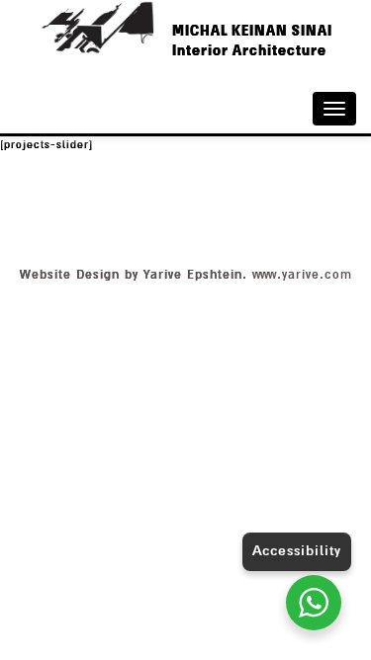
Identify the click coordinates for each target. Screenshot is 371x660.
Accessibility (296, 550)
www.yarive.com (302, 275)
